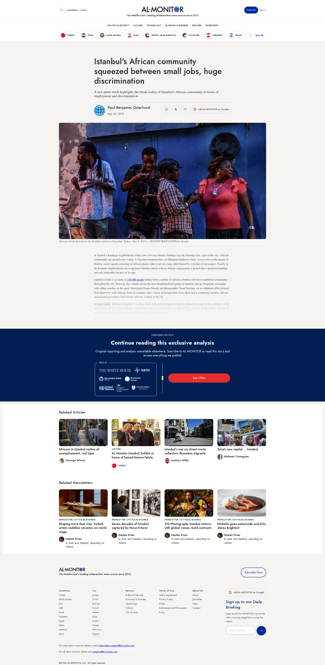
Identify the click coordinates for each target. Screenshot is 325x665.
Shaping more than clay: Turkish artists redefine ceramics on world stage (82, 528)
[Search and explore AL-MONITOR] (61, 10)
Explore (196, 25)
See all (259, 35)
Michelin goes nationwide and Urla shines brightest (241, 526)
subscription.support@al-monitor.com (117, 645)
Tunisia (95, 625)
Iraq (94, 590)
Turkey (62, 595)
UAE (61, 608)
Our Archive (132, 612)
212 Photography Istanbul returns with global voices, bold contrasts (188, 526)
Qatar (62, 625)
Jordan (95, 595)
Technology (153, 25)
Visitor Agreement (168, 595)
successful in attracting (127, 319)
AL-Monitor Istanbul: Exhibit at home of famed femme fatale (133, 455)
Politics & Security (118, 25)
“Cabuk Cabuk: (102, 304)
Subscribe (251, 9)
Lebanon (63, 629)
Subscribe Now (253, 572)
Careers (196, 608)
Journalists (197, 599)
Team (195, 603)
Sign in (262, 9)
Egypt (61, 621)
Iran (61, 603)
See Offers (199, 378)
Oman (95, 599)
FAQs (162, 603)
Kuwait (95, 608)
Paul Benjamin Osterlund (129, 107)
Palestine (63, 616)
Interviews (211, 25)
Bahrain (96, 603)
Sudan (95, 621)
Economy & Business (176, 25)
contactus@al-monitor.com (104, 651)
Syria (61, 634)
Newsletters (72, 10)
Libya (94, 616)
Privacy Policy (166, 599)
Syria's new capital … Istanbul (237, 449)
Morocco (96, 629)
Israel (61, 612)
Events (84, 10)
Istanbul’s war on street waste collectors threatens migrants (185, 451)
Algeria (95, 634)
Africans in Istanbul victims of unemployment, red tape (79, 451)
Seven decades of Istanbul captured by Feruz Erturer (130, 526)
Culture (137, 25)
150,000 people (135, 279)
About (195, 595)
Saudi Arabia (65, 599)
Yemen (95, 612)
